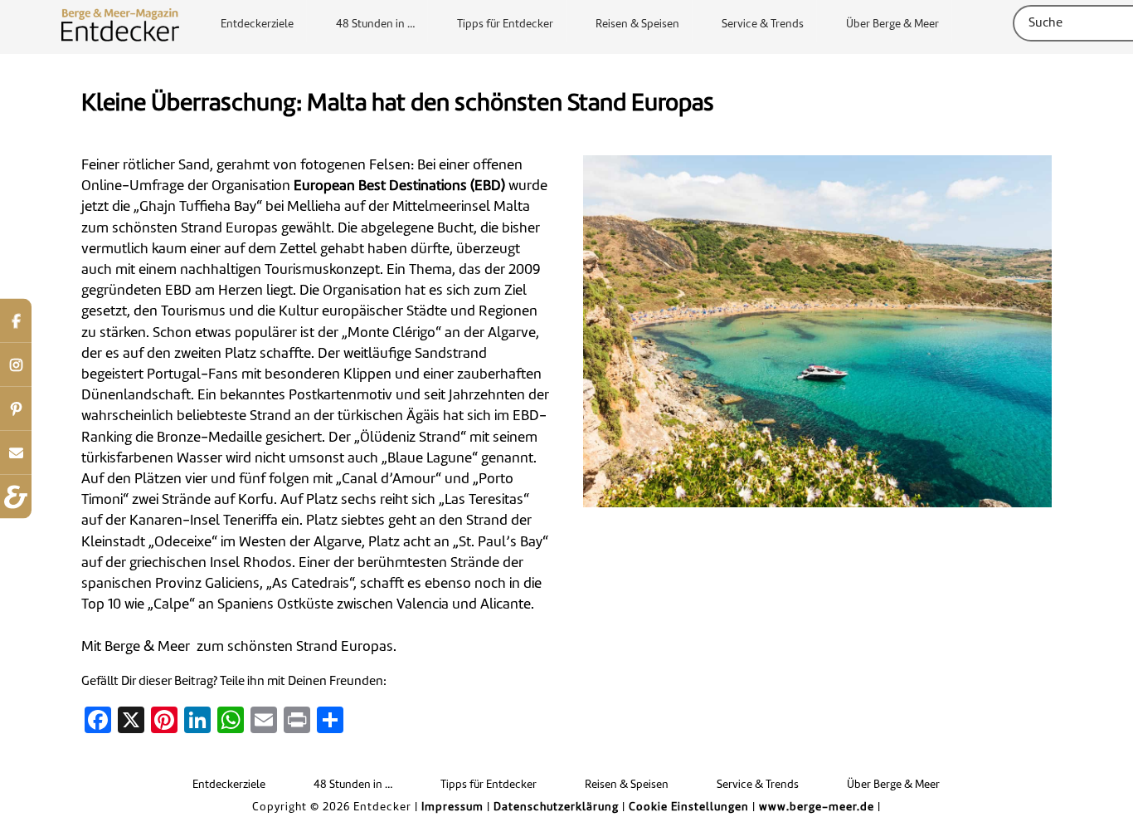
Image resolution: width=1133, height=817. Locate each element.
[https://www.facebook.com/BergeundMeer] (16, 321)
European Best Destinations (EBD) (399, 186)
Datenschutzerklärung (556, 807)
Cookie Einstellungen (689, 807)
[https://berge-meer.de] (16, 497)
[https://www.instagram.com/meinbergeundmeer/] (16, 365)
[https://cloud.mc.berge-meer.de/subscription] (16, 453)
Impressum (452, 807)
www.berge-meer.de (816, 807)
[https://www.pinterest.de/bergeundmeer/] (16, 409)
